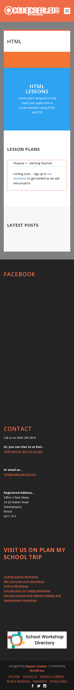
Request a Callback (52, 676)
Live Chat (14, 676)
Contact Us (30, 676)
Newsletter (40, 681)
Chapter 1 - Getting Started (32, 163)
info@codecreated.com (20, 474)
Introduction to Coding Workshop (27, 591)
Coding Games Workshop (21, 577)
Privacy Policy (58, 681)
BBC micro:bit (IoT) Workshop (24, 581)
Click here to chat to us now (23, 451)
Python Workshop (16, 586)
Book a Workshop (18, 681)
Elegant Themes (36, 666)
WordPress (37, 670)
